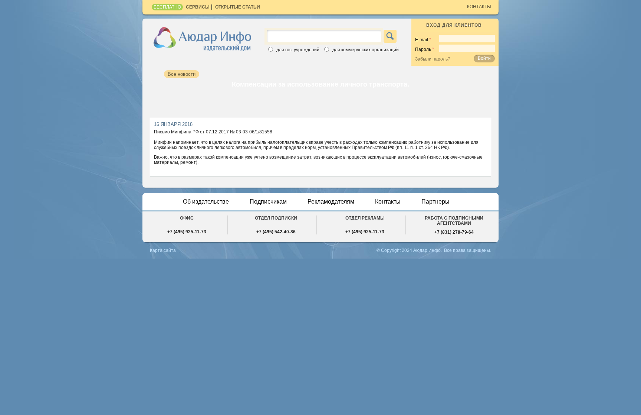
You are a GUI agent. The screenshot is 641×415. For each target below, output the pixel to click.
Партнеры (435, 201)
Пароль (423, 49)
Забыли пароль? (432, 59)
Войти (484, 58)
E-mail (421, 39)
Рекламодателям (331, 201)
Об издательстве (206, 201)
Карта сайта (163, 250)
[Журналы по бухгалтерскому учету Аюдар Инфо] (203, 38)
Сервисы (198, 7)
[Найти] (390, 36)
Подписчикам (268, 201)
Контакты (479, 6)
